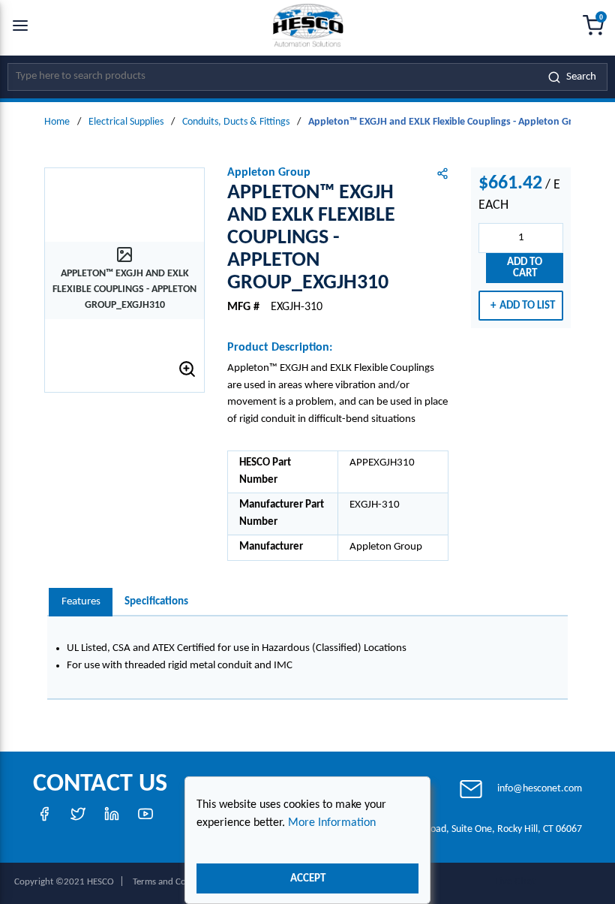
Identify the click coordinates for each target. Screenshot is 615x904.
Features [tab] (81, 601)
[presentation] (80, 602)
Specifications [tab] (156, 601)
